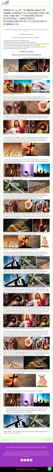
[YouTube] (31, 460)
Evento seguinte (47, 439)
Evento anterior (5, 439)
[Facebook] (22, 460)
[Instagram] (28, 460)
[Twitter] (25, 460)
